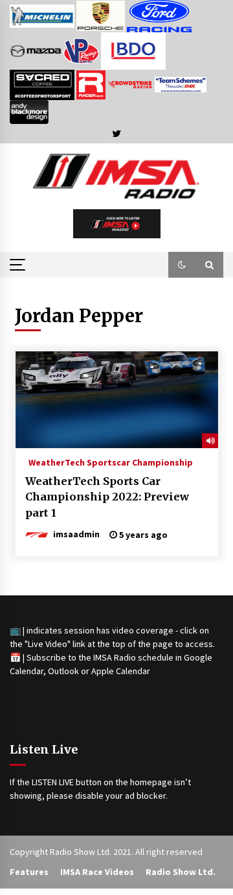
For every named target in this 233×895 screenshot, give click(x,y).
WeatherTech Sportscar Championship (110, 462)
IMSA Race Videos (97, 872)
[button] (181, 265)
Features (29, 872)
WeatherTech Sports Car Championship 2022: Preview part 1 (107, 497)
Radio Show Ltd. (181, 872)
